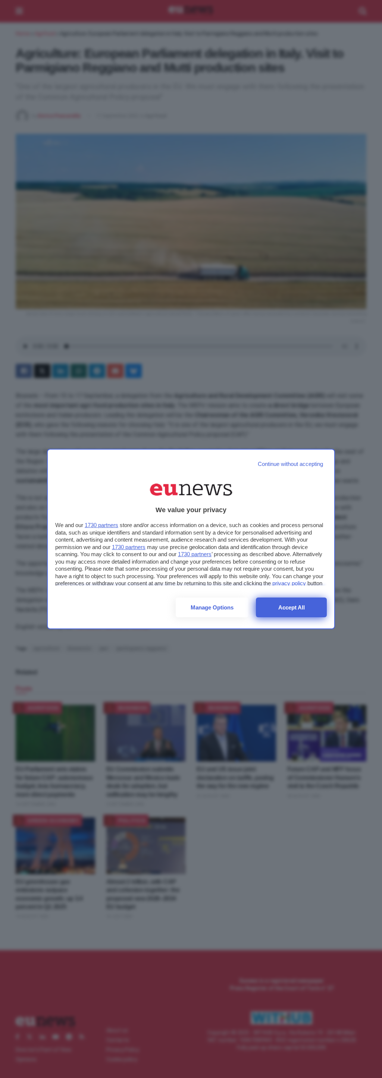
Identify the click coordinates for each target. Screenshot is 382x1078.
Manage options (212, 607)
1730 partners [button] (101, 525)
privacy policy (289, 583)
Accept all (291, 607)
